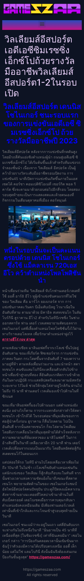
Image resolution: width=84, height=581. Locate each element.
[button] (42, 24)
